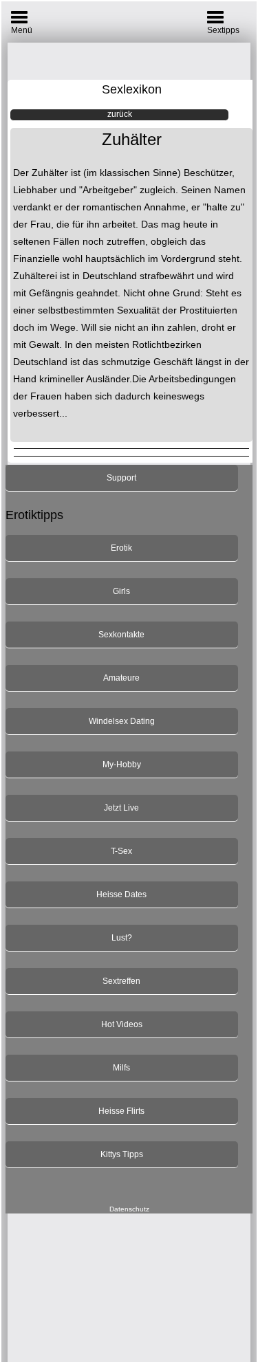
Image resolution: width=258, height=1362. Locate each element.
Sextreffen (121, 981)
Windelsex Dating (122, 721)
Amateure (121, 678)
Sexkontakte (121, 634)
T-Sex (121, 851)
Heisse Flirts (121, 1111)
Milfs (121, 1068)
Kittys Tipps (121, 1154)
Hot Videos (121, 1024)
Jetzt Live (121, 808)
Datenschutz (129, 1209)
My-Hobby (122, 764)
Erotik (121, 548)
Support (121, 478)
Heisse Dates (121, 894)
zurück (119, 114)
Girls (121, 591)
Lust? (121, 938)
